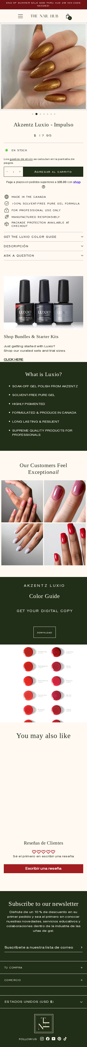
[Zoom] (79, 28)
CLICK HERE (13, 359)
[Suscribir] (82, 947)
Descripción (16, 246)
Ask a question (19, 255)
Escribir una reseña (43, 868)
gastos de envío (21, 159)
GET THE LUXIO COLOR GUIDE (30, 237)
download (44, 632)
